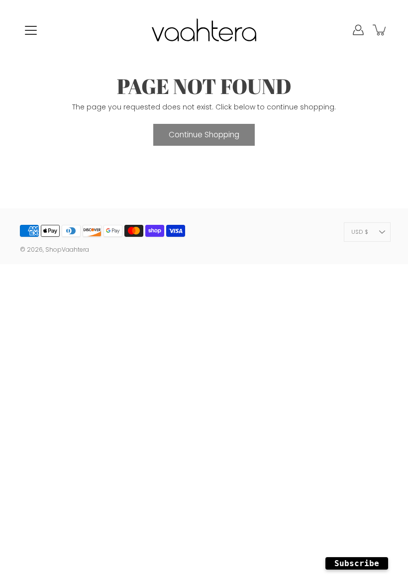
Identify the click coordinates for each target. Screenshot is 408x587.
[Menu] (31, 30)
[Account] (358, 30)
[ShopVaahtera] (204, 30)
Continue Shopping (204, 134)
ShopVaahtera (67, 249)
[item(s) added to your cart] (380, 30)
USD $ (359, 232)
